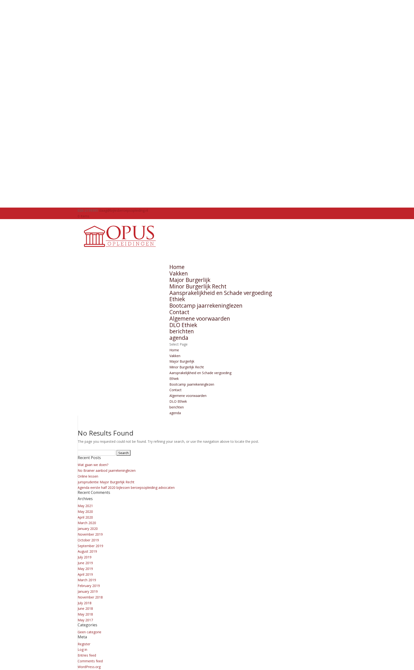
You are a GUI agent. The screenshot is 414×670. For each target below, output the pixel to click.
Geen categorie (89, 632)
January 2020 (88, 528)
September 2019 (90, 546)
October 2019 (88, 540)
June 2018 (85, 608)
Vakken (174, 355)
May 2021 (85, 505)
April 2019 (85, 574)
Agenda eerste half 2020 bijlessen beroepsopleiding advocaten (126, 487)
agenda (175, 413)
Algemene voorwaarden (199, 318)
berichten (176, 407)
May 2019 (85, 568)
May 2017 (85, 620)
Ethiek (177, 299)
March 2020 (87, 522)
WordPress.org (89, 666)
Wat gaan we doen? (93, 464)
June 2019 (85, 563)
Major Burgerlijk (189, 280)
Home (174, 350)
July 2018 (85, 603)
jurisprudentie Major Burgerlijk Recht (106, 482)
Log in (82, 649)
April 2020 (85, 517)
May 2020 (85, 511)
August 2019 (87, 551)
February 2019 (89, 585)
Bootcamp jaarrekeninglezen (205, 305)
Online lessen (88, 476)
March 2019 (87, 580)
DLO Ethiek (183, 325)
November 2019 (90, 534)
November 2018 (90, 597)
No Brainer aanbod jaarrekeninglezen (107, 470)
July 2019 (85, 557)
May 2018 (85, 614)
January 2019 (88, 591)
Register (84, 644)
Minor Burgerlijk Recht (197, 286)
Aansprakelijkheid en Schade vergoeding (220, 293)
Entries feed (87, 655)
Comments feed (90, 661)
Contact (175, 390)
